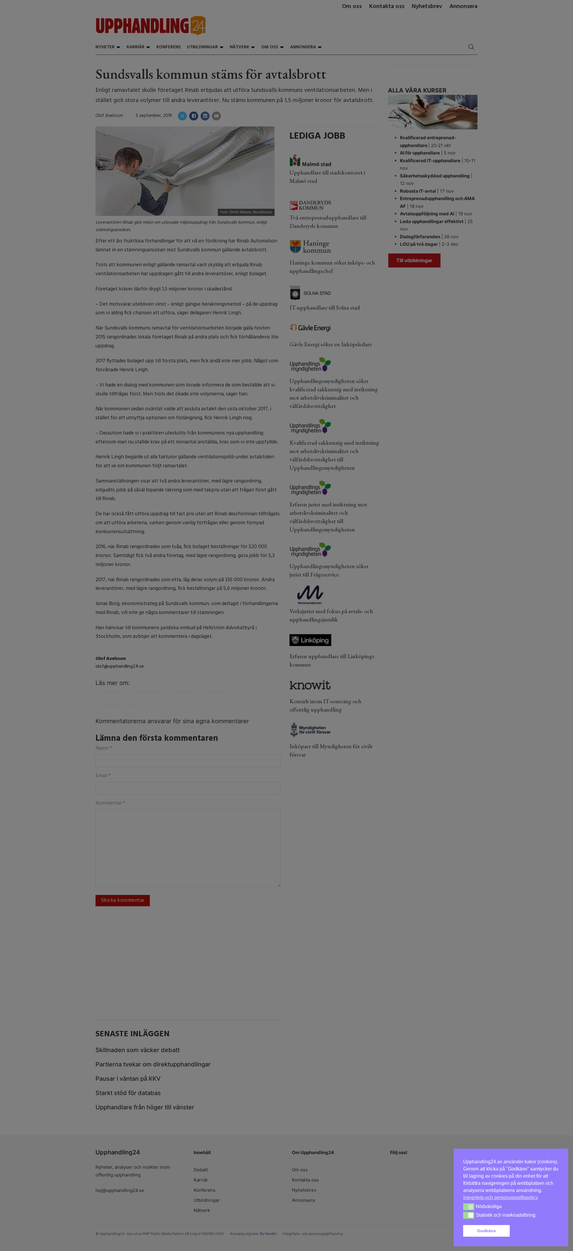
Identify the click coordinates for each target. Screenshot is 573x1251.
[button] (535, 1231)
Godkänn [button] (486, 1230)
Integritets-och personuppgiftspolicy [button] (500, 1197)
